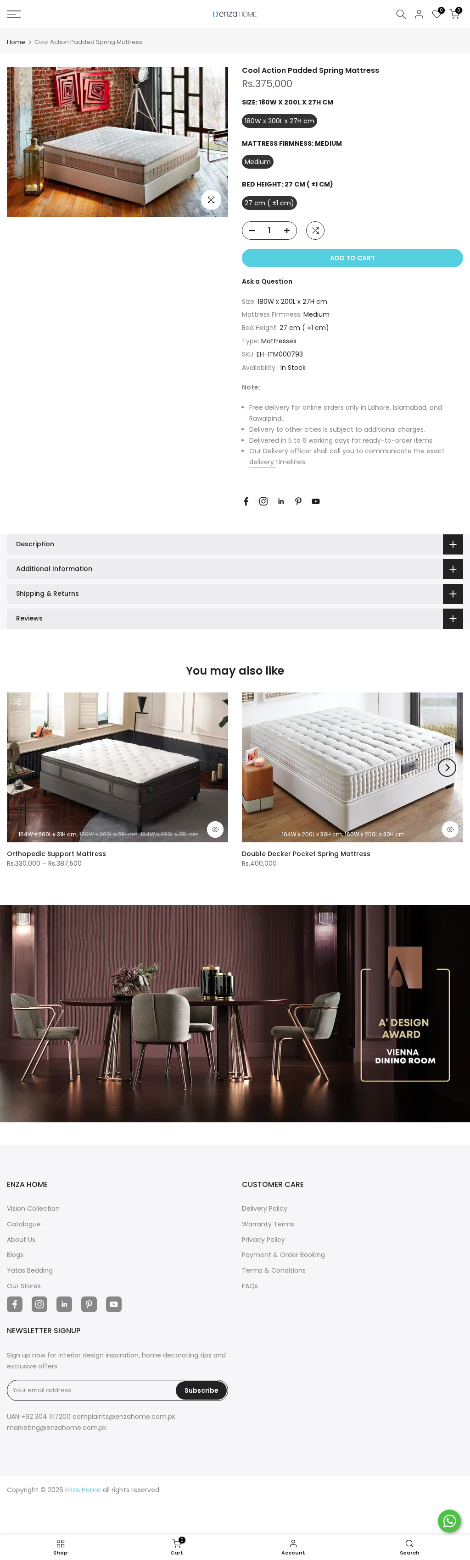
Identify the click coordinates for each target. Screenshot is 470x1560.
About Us (21, 1239)
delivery (262, 462)
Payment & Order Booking (283, 1254)
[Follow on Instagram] (263, 501)
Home (16, 42)
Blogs (15, 1254)
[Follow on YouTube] (316, 501)
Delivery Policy (264, 1208)
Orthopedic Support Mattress (56, 853)
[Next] (447, 767)
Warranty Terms (268, 1224)
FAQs (250, 1286)
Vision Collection (33, 1208)
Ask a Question (267, 281)
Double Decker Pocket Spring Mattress (306, 853)
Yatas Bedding (30, 1270)
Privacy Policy (263, 1239)
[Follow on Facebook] (246, 501)
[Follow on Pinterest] (298, 501)
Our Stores (24, 1286)
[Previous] (23, 767)
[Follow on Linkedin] (281, 501)
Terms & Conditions (274, 1270)
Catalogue (24, 1224)
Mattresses (279, 341)
